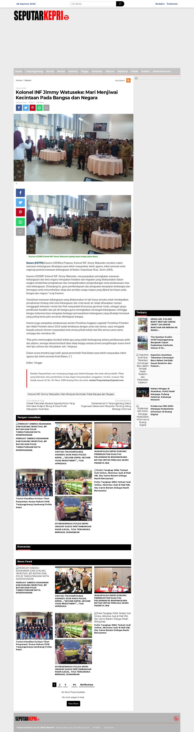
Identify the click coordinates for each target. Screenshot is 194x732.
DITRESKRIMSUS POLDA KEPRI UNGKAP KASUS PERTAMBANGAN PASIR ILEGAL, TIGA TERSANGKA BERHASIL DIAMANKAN (73, 670)
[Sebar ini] (19, 108)
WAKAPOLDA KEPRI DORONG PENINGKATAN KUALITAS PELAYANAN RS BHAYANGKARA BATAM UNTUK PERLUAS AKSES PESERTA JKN (111, 457)
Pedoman (109, 727)
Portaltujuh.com (82, 727)
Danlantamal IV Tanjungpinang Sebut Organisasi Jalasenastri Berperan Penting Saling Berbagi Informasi (106, 404)
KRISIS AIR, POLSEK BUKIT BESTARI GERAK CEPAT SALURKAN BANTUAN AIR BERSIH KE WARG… (164, 324)
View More (73, 703)
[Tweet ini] (26, 108)
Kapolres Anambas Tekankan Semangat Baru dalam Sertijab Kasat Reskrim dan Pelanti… (162, 360)
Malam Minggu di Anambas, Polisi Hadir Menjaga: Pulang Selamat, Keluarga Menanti (163, 394)
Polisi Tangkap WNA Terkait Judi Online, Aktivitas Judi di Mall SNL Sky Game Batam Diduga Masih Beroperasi (112, 629)
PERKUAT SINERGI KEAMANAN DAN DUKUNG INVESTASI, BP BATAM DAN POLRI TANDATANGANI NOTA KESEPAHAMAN (32, 444)
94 (74, 684)
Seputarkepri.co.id (28, 727)
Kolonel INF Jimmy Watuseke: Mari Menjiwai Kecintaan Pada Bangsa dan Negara (71, 394)
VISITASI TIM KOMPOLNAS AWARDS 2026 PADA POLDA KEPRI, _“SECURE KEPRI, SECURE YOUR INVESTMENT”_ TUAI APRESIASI (72, 457)
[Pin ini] (33, 108)
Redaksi (97, 727)
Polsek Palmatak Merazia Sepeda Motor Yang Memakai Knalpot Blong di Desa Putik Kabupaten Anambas (50, 404)
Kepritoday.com (64, 727)
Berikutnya (86, 684)
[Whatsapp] (39, 108)
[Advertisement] (97, 45)
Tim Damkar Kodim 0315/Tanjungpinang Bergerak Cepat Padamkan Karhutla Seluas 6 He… (162, 342)
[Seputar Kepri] (41, 15)
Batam (31, 102)
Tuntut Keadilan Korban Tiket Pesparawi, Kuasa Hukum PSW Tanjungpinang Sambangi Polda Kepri (34, 645)
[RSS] (128, 80)
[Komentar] (46, 108)
